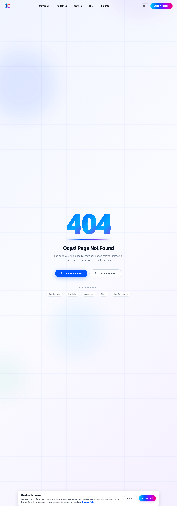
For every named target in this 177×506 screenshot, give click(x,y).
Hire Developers (121, 294)
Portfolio (72, 294)
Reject (130, 498)
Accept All (147, 498)
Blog (103, 294)
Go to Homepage (73, 273)
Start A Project (161, 6)
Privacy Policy (88, 502)
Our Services (54, 294)
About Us (88, 294)
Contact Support (107, 273)
